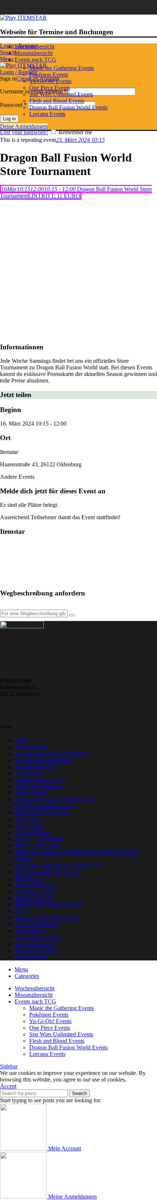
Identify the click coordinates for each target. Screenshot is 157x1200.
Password (13, 105)
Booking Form (32, 747)
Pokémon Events (48, 74)
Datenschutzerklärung (40, 780)
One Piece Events (49, 88)
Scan (20, 911)
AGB (21, 740)
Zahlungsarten (31, 957)
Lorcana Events (47, 114)
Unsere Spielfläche (36, 924)
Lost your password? (24, 132)
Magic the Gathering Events (61, 68)
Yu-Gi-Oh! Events (50, 81)
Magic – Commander (39, 839)
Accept (8, 1086)
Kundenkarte (30, 826)
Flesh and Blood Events (56, 101)
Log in (9, 118)
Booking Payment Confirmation (51, 753)
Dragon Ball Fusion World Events (68, 107)
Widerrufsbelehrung (37, 937)
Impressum (27, 819)
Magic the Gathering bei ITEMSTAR (58, 865)
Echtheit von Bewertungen (45, 806)
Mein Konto (29, 878)
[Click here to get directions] (72, 615)
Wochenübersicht (34, 944)
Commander (29, 773)
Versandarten (30, 931)
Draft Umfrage (32, 793)
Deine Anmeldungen (24, 126)
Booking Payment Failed (43, 760)
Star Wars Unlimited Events (61, 94)
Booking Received (36, 767)
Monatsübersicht (34, 885)
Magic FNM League (38, 845)
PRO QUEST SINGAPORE (48, 904)
